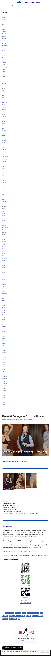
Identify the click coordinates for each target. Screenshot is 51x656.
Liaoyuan (4, 163)
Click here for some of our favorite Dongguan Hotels (18, 551)
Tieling (3, 291)
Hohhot (3, 100)
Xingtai (3, 336)
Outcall (34, 615)
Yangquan (4, 350)
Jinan (3, 128)
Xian (3, 324)
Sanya (3, 239)
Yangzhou (4, 352)
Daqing (3, 52)
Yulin (3, 371)
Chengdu (4, 43)
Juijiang (3, 137)
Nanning (4, 201)
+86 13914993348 (25, 603)
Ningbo (3, 208)
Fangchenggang (5, 67)
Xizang (3, 343)
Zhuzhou (4, 397)
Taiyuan (3, 279)
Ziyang (3, 404)
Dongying (4, 62)
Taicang (3, 277)
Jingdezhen (4, 133)
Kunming (4, 140)
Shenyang (4, 251)
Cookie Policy (26, 653)
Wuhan (3, 312)
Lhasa (3, 154)
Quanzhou (4, 232)
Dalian (3, 50)
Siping (3, 260)
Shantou (4, 248)
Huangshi (4, 109)
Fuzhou (3, 76)
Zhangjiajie (4, 376)
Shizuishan (4, 258)
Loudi (3, 178)
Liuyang (3, 173)
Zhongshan (4, 388)
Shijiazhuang (5, 255)
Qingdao (4, 222)
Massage (28, 615)
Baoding (4, 19)
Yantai (3, 355)
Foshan (3, 69)
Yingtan (3, 362)
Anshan (3, 15)
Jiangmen (4, 116)
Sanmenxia (4, 237)
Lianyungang (5, 156)
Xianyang (4, 331)
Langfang (4, 149)
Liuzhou (3, 175)
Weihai (3, 303)
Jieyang (3, 123)
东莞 (10, 618)
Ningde (3, 211)
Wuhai (3, 310)
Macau (3, 187)
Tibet (3, 288)
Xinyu (3, 340)
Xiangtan (4, 326)
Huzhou (3, 114)
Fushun (3, 71)
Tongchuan (4, 293)
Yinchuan (4, 357)
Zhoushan (4, 392)
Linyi (3, 168)
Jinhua (3, 135)
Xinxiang (4, 338)
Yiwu (3, 364)
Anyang (3, 17)
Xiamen (3, 322)
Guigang (4, 83)
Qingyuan (4, 225)
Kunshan (4, 142)
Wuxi (3, 314)
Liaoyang (4, 161)
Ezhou (3, 64)
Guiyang (4, 85)
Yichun (3, 359)
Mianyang (4, 192)
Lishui (3, 170)
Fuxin (3, 74)
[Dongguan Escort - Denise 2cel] (19, 481)
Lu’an (3, 180)
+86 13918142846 (35, 547)
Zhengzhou (4, 383)
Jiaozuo (3, 118)
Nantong (4, 203)
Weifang (4, 300)
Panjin (3, 213)
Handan (3, 90)
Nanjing (3, 199)
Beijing (3, 24)
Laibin (3, 144)
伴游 (19, 618)
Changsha (4, 36)
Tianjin (3, 286)
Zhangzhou (4, 378)
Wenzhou (4, 307)
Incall (16, 615)
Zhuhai (3, 395)
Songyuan (4, 263)
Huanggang (4, 107)
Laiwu (3, 147)
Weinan (3, 305)
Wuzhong (4, 319)
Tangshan (4, 284)
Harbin (3, 95)
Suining (3, 267)
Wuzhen (4, 317)
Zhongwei (4, 390)
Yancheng (4, 347)
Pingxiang (4, 218)
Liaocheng (4, 159)
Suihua (3, 265)
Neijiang (4, 206)
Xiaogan (4, 333)
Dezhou (3, 57)
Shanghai (4, 241)
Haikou (3, 88)
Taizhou (3, 281)
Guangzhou (4, 81)
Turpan (3, 296)
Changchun (4, 33)
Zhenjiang (4, 385)
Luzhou (3, 185)
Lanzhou (4, 152)
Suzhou (3, 272)
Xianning (4, 329)
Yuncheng (4, 369)
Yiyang (3, 366)
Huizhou (4, 111)
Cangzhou (4, 31)
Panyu (3, 215)
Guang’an (4, 78)
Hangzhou (4, 92)
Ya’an (3, 345)
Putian (3, 220)
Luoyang (4, 182)
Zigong (3, 402)
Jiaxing (3, 121)
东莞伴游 (14, 618)
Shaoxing (4, 246)
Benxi (3, 26)
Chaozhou (4, 41)
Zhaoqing (4, 381)
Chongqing (4, 45)
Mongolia (4, 194)
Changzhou (4, 38)
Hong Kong (4, 102)
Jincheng (4, 130)
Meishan (4, 189)
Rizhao (3, 234)
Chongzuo (4, 48)
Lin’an (3, 166)
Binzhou (4, 29)
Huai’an (3, 104)
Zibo (3, 399)
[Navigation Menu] (12, 6)
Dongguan (4, 59)
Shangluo (4, 244)
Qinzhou (4, 229)
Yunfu (3, 374)
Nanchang (4, 196)
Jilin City (4, 126)
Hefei (3, 97)
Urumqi (3, 298)
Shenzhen (4, 253)
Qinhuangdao (5, 227)
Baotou (3, 22)
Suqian (3, 270)
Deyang (3, 55)
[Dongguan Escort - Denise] (8, 481)
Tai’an (3, 274)
